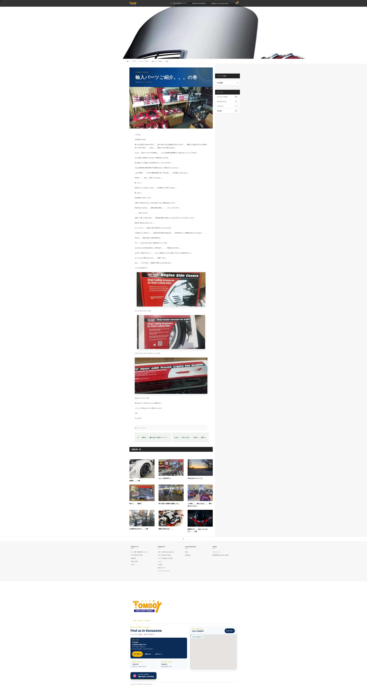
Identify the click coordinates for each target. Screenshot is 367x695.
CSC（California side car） (166, 552)
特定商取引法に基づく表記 (220, 555)
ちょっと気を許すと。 (165, 478)
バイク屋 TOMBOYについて (178, 3)
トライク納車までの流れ (165, 558)
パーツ (160, 561)
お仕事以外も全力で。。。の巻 (138, 529)
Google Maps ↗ (230, 630)
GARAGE (133, 558)
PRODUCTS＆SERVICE (199, 3)
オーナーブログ (147, 82)
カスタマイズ (227, 101)
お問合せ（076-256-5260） (220, 3)
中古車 (160, 564)
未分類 (227, 111)
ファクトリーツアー (164, 571)
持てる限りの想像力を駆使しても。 (169, 503)
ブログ (133, 564)
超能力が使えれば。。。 (166, 529)
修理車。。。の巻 (134, 480)
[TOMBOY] (147, 606)
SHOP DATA (134, 561)
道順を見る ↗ (148, 654)
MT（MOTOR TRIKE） (165, 555)
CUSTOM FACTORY (137, 555)
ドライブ (227, 106)
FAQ (186, 552)
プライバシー (216, 552)
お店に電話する (137, 654)
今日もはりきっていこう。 (196, 478)
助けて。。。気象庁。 (136, 503)
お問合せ (188, 555)
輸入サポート (162, 568)
